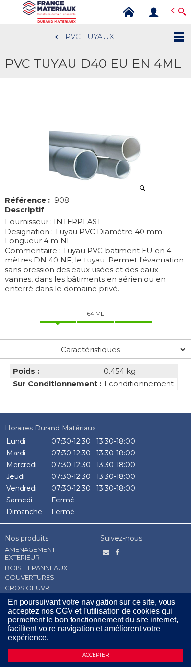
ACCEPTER (95, 655)
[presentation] (95, 349)
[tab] (95, 349)
